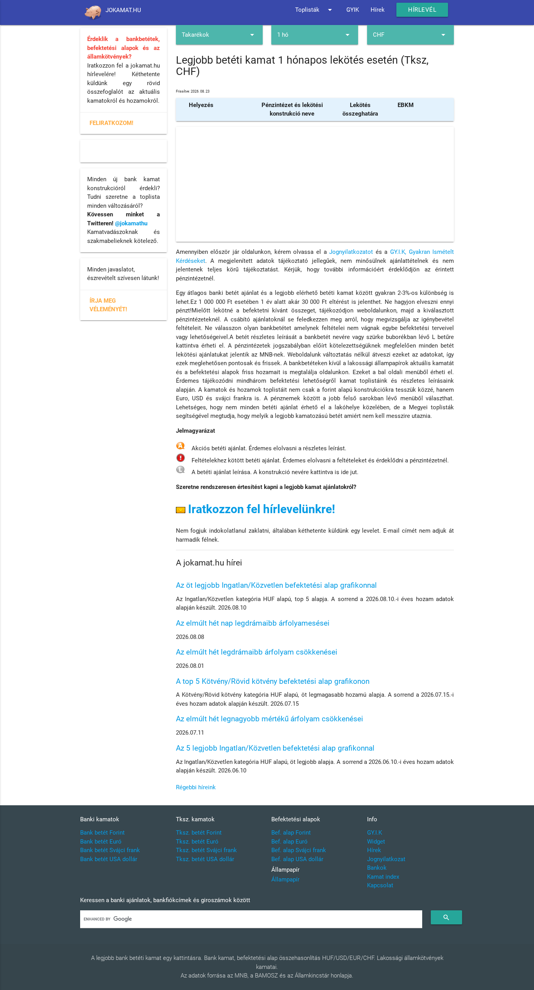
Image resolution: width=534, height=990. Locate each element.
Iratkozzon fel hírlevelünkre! (260, 509)
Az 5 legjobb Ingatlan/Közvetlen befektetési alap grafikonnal (275, 748)
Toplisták (315, 9)
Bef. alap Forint (291, 832)
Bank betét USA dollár (108, 859)
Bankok (377, 867)
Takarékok (219, 34)
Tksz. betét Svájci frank (206, 850)
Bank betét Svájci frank (110, 850)
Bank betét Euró (101, 841)
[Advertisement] (315, 184)
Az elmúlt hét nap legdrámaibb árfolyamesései (253, 623)
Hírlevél (422, 9)
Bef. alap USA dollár (297, 859)
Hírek (378, 9)
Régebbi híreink (196, 787)
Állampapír (285, 879)
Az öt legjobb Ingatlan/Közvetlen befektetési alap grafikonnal (276, 585)
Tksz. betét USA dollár (205, 859)
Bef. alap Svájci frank (298, 850)
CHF (410, 34)
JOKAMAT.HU (123, 10)
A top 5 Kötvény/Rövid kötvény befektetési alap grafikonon (272, 681)
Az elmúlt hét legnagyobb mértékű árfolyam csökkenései (269, 718)
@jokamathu (131, 223)
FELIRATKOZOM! (111, 123)
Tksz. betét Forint (199, 832)
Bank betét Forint (102, 832)
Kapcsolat (380, 885)
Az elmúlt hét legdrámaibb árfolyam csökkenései (256, 652)
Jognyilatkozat (386, 859)
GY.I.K (374, 832)
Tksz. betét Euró (197, 841)
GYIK (352, 9)
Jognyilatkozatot (351, 251)
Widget (376, 841)
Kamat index (383, 876)
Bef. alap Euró (289, 841)
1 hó (314, 34)
